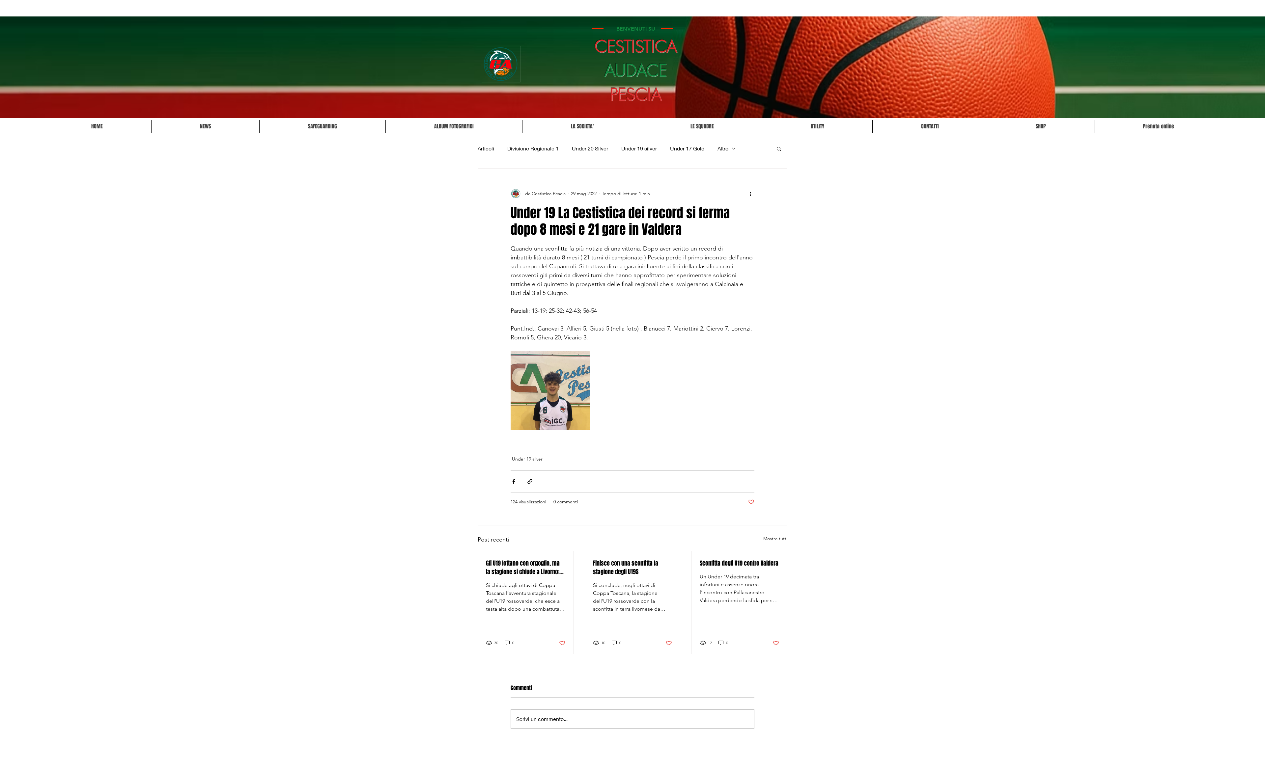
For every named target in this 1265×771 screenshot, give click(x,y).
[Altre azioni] (750, 194)
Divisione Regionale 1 (533, 148)
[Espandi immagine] (550, 390)
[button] (582, 126)
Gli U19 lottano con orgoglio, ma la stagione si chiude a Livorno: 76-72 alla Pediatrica (523, 567)
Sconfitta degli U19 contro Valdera (739, 563)
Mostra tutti (775, 539)
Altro (722, 148)
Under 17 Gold (687, 148)
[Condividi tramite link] (530, 481)
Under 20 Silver (590, 148)
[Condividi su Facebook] (514, 481)
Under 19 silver (639, 148)
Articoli (486, 148)
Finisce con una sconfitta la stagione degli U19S (625, 567)
